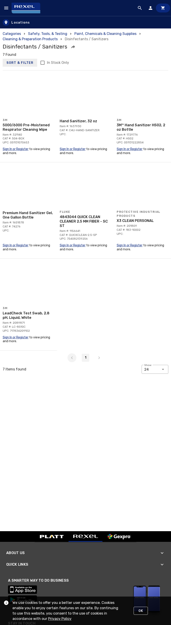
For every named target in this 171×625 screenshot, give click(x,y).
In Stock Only (58, 62)
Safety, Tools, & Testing (47, 34)
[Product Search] (139, 8)
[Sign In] (150, 8)
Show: (148, 365)
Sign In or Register (15, 149)
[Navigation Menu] (6, 8)
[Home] (28, 8)
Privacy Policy (59, 619)
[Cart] (163, 8)
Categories (12, 34)
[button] (73, 47)
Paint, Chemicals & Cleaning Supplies (105, 34)
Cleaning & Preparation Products (30, 39)
